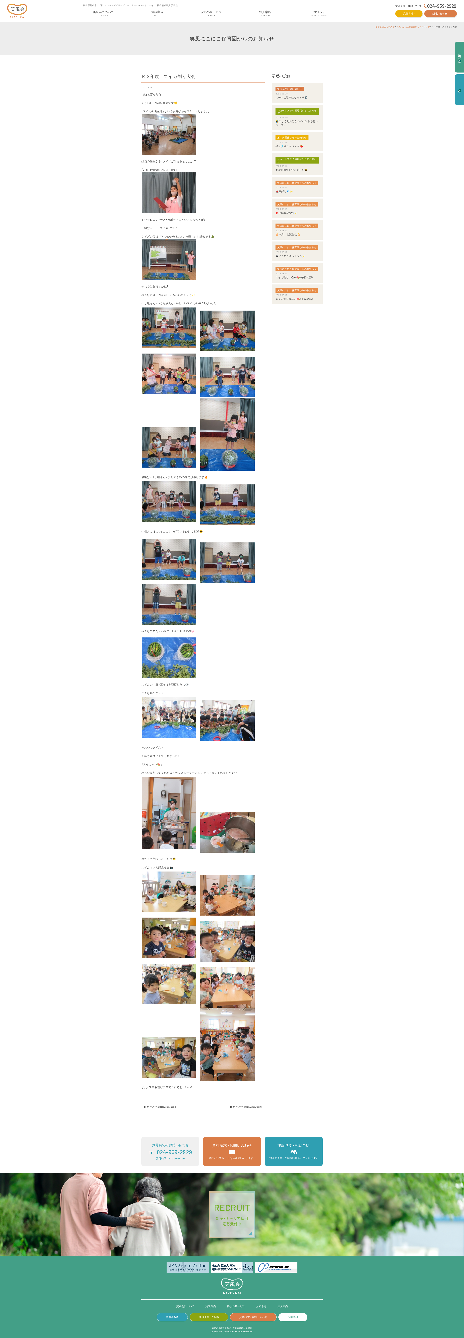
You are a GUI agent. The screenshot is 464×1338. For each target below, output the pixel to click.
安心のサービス (236, 1306)
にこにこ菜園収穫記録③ (161, 1106)
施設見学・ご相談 (209, 1317)
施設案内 (210, 1306)
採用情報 (408, 13)
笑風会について (185, 1306)
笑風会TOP (172, 1317)
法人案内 (282, 1306)
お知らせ (261, 1306)
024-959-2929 (441, 6)
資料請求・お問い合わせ (253, 1317)
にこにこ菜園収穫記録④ (247, 1106)
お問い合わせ (439, 13)
